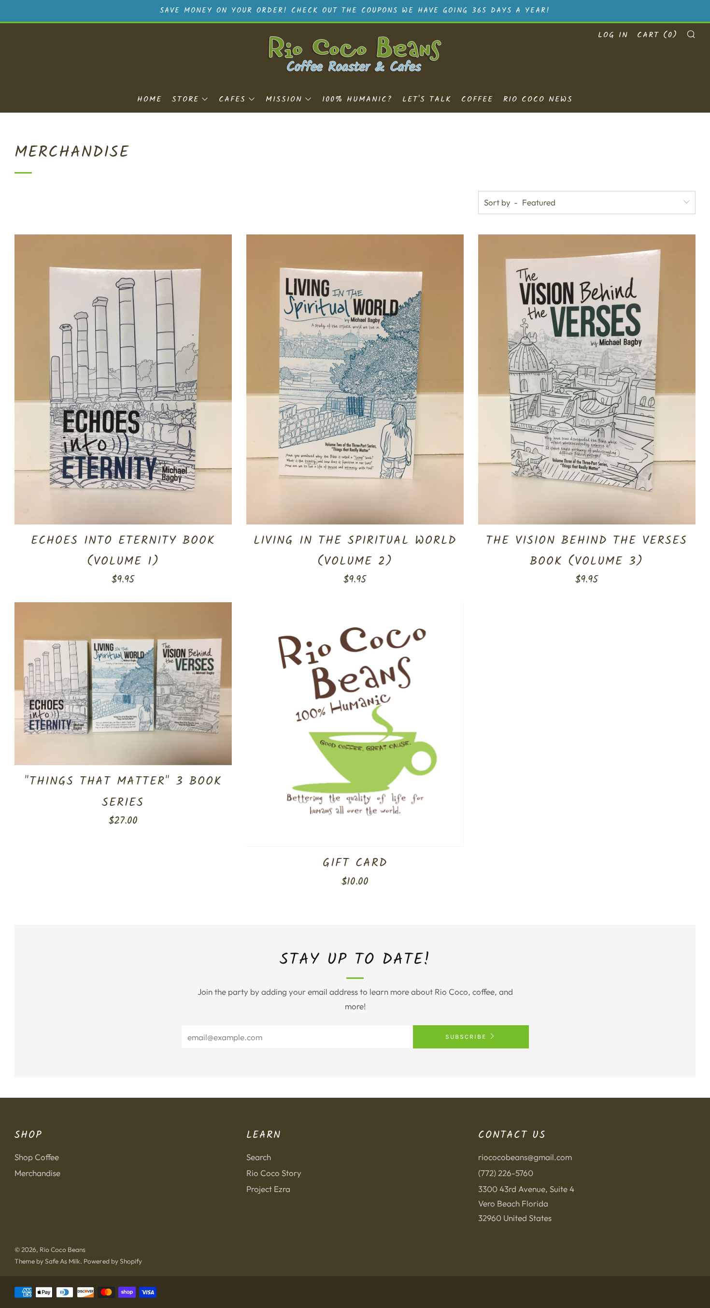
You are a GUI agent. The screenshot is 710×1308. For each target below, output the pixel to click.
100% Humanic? (357, 99)
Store (185, 99)
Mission (284, 99)
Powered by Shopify (113, 1261)
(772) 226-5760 (505, 1173)
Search (258, 1157)
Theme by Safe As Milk (47, 1261)
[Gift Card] (355, 724)
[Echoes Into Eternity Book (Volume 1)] (123, 379)
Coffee (477, 99)
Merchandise (37, 1173)
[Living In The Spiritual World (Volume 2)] (355, 379)
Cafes (232, 99)
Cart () (657, 35)
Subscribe (465, 1036)
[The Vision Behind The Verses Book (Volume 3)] (587, 379)
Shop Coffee (36, 1157)
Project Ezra (268, 1189)
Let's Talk (426, 99)
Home (149, 99)
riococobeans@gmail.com (525, 1157)
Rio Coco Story (273, 1173)
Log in (613, 35)
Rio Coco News (538, 99)
